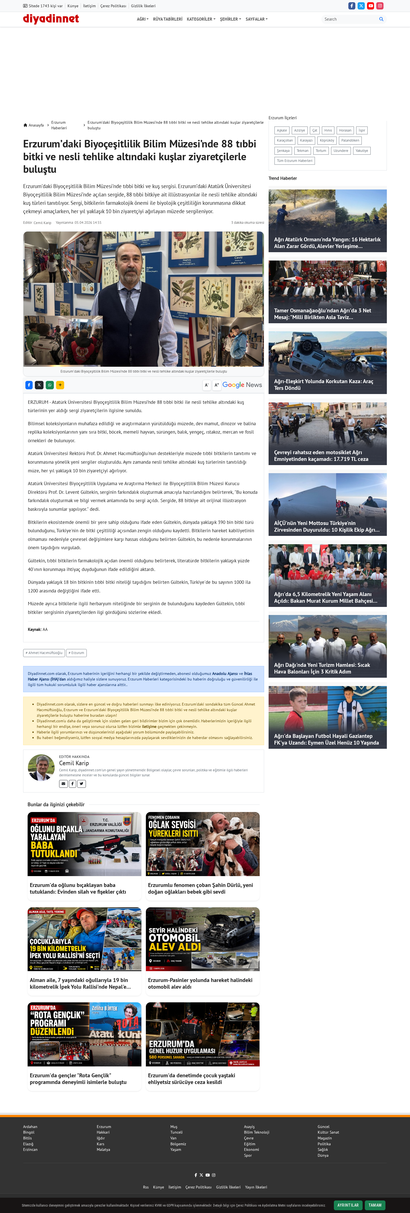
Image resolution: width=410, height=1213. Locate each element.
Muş (173, 1126)
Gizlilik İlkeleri (143, 5)
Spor (248, 1155)
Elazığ (28, 1143)
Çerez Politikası (113, 5)
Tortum (321, 150)
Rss (146, 1187)
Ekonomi (251, 1149)
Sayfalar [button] (255, 19)
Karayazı (306, 140)
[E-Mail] (63, 784)
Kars (100, 1143)
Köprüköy (327, 140)
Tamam (375, 1205)
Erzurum (104, 1126)
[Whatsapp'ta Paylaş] (50, 385)
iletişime (149, 726)
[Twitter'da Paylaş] (39, 385)
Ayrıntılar (348, 1205)
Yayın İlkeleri (256, 1187)
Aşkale (282, 130)
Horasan (345, 130)
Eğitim (249, 1143)
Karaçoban (285, 140)
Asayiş (249, 1126)
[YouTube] (370, 5)
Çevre (249, 1138)
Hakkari (103, 1132)
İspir (362, 130)
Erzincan (30, 1149)
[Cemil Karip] (41, 767)
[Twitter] (81, 784)
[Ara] (381, 19)
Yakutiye (362, 150)
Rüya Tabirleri (167, 19)
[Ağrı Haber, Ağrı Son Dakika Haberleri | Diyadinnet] (51, 18)
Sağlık (323, 1149)
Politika (324, 1143)
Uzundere (341, 150)
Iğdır (101, 1138)
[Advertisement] (205, 69)
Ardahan (30, 1126)
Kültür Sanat (328, 1132)
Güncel (323, 1126)
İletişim (89, 5)
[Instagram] (380, 5)
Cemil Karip (42, 222)
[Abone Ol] (242, 385)
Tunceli (176, 1132)
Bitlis (27, 1138)
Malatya (103, 1149)
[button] (60, 385)
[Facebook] (352, 5)
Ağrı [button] (141, 19)
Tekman (302, 150)
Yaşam (175, 1149)
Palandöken (350, 140)
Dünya (323, 1155)
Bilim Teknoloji (256, 1132)
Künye (72, 5)
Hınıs (328, 130)
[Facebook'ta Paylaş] (29, 385)
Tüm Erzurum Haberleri (294, 160)
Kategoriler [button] (199, 19)
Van (173, 1138)
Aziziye (299, 130)
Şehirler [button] (229, 19)
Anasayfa (36, 125)
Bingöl (28, 1132)
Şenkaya (283, 150)
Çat (314, 130)
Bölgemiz (178, 1143)
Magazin (325, 1138)
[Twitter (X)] (361, 5)
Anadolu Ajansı (225, 673)
